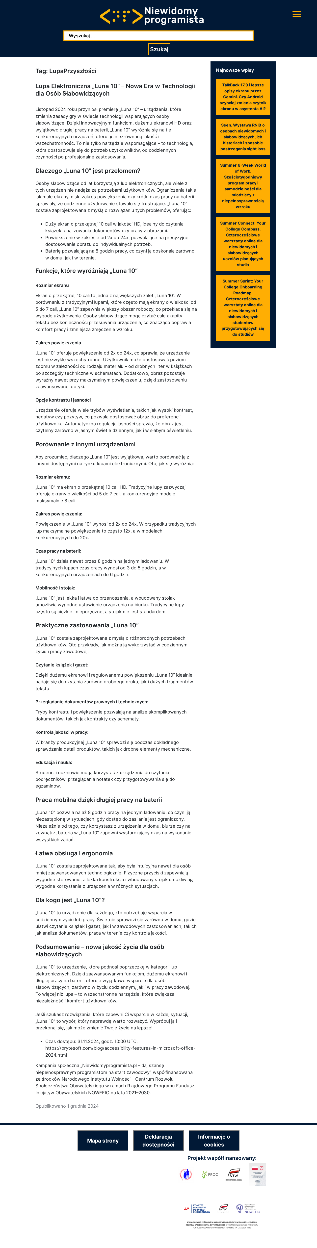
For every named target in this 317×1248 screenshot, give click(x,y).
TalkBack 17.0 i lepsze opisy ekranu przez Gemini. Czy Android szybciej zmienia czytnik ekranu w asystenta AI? (243, 97)
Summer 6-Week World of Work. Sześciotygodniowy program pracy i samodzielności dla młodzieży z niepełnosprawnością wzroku (243, 186)
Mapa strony (103, 1140)
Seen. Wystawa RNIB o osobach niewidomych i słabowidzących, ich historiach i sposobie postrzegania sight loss (243, 137)
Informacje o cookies (214, 1140)
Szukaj (159, 49)
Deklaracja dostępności (158, 1140)
